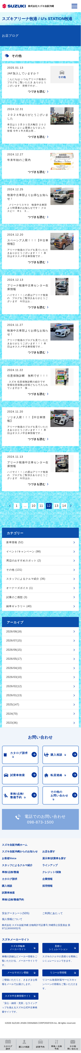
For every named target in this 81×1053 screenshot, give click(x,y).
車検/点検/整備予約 (13, 899)
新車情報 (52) (14, 542)
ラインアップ (50, 865)
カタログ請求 (9, 878)
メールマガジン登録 (17, 972)
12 (49, 505)
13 (56, 505)
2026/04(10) (14, 668)
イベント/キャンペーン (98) (23, 551)
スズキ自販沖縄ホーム (14, 844)
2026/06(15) (14, 649)
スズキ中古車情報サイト (18, 996)
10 (33, 505)
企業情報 (47, 878)
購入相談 (7, 885)
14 (64, 505)
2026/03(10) (14, 677)
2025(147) (12, 704)
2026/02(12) (14, 686)
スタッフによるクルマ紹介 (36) (25, 578)
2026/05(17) (14, 658)
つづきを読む (37, 91)
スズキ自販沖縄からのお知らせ (20, 851)
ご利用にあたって (52, 913)
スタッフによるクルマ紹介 (17, 865)
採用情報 (47, 885)
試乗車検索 (8, 892)
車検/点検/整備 (10, 872)
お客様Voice (9, 858)
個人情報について (12, 919)
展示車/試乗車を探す (54, 858)
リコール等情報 (58, 972)
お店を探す (48, 851)
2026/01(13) (14, 695)
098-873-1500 (40, 822)
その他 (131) (14, 569)
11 (41, 505)
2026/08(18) (14, 631)
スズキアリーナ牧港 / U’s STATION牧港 (37, 18)
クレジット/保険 (51, 872)
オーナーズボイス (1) (19, 588)
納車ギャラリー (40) (19, 606)
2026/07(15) (14, 640)
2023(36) (12, 722)
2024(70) (12, 713)
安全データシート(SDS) (15, 913)
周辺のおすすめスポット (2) (23, 560)
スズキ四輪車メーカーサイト (18, 948)
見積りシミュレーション (58, 948)
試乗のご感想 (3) (16, 597)
